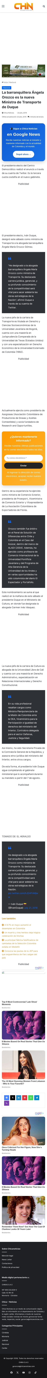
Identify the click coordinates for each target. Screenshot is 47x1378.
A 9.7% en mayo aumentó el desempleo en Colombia (16, 927)
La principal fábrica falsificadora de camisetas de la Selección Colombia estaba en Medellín (20, 943)
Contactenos (7, 1263)
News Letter (7, 1260)
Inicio (5, 82)
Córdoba (5, 1333)
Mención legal (7, 1256)
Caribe (4, 1348)
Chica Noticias (9, 113)
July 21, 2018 (30, 907)
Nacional (12, 82)
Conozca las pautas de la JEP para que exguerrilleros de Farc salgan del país (20, 954)
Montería (5, 1336)
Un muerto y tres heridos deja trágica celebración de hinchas (21, 934)
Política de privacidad (10, 1267)
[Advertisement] (23, 39)
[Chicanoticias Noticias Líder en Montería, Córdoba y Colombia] (23, 6)
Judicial (5, 1340)
